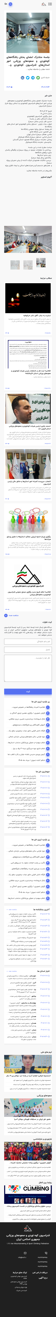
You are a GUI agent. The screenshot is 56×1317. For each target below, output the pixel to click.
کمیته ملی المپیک (21, 1290)
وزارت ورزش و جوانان (21, 1287)
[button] (49, 183)
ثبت (28, 691)
